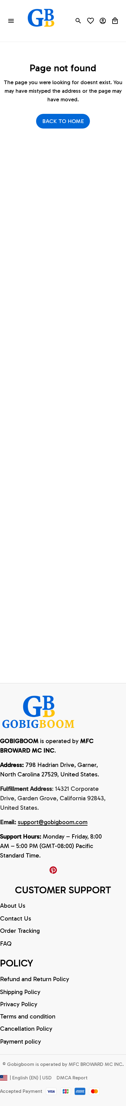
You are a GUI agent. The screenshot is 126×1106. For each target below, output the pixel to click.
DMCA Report (72, 1078)
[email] (52, 822)
